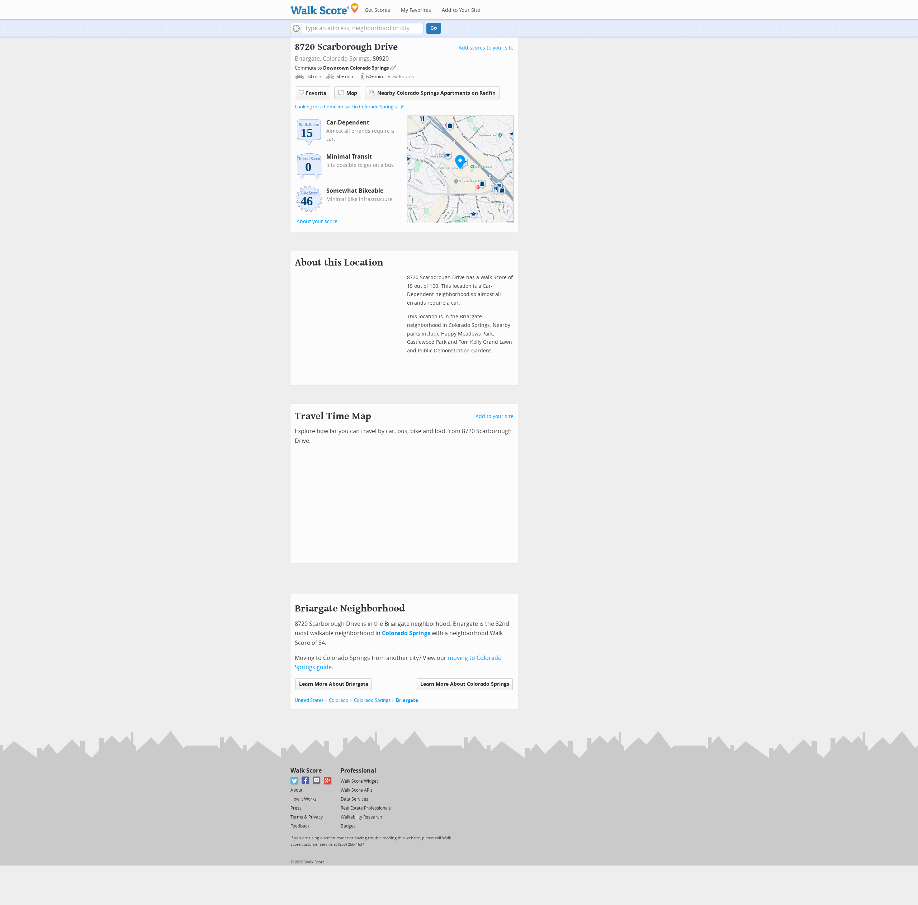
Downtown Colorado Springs (356, 68)
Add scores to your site (486, 48)
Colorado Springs (346, 58)
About (296, 790)
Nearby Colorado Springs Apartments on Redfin (436, 93)
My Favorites (416, 10)
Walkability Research (361, 817)
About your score (317, 222)
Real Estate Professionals (366, 808)
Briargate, (308, 58)
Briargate (407, 700)
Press (296, 808)
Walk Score (306, 770)
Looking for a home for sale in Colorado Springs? (346, 106)
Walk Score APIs (357, 790)
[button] (296, 28)
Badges (348, 826)
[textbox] (363, 28)
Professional (358, 770)
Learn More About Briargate (333, 684)
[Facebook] (306, 781)
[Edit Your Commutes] (393, 67)
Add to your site (494, 416)
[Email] (317, 781)
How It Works (303, 799)
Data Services (354, 799)
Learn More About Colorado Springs (464, 684)
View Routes (401, 76)
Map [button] (351, 93)
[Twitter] (294, 781)
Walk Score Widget (359, 781)
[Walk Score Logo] (324, 9)
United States (309, 700)
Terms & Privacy (306, 817)
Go (433, 28)
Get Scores (377, 10)
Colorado (339, 700)
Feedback (299, 826)
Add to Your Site (461, 10)
